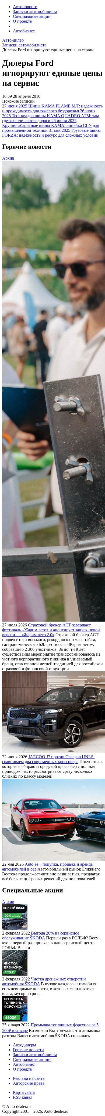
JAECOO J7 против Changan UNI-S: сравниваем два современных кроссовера (48, 759)
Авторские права (28, 1083)
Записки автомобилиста (35, 11)
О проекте (22, 21)
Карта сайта (24, 1092)
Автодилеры (24, 1045)
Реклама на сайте (28, 1078)
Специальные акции (32, 16)
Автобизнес (24, 31)
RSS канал (22, 1097)
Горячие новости (28, 1049)
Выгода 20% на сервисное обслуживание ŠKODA (40, 935)
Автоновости (25, 6)
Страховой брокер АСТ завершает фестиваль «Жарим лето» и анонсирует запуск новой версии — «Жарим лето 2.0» (51, 630)
